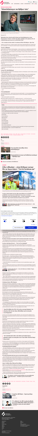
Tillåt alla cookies (31, 227)
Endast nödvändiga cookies (18, 227)
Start (12, 3)
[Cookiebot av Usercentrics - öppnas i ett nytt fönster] (33, 207)
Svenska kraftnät (18, 381)
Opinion (33, 3)
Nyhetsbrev (21, 422)
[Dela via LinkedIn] (6, 137)
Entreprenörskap (27, 3)
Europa (34, 381)
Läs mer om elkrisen (8, 407)
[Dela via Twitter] (4, 137)
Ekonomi (22, 3)
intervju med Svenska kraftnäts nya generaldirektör (17, 369)
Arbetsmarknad (17, 3)
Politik (12, 381)
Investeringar (24, 381)
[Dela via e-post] (8, 137)
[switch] (14, 221)
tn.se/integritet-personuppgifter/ (6, 215)
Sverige (31, 381)
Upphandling (9, 381)
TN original (27, 381)
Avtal (14, 381)
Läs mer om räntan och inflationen (10, 161)
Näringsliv (3, 422)
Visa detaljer (33, 224)
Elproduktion (4, 381)
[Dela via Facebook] (2, 137)
